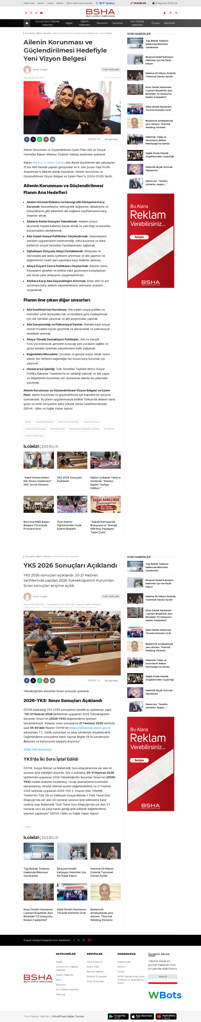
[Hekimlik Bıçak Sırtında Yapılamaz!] (135, 173)
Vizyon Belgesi (35, 436)
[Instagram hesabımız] (36, 13)
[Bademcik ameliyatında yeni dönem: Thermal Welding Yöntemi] (135, 127)
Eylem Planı (58, 429)
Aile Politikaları (36, 429)
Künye (50, 3)
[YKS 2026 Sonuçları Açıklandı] (72, 463)
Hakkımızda (29, 3)
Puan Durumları (95, 981)
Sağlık (69, 23)
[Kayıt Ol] (165, 12)
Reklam (60, 3)
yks (28, 827)
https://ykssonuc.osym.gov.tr (90, 727)
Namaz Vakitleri (95, 971)
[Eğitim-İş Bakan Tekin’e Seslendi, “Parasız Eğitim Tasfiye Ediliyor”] (105, 463)
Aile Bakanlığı (45, 422)
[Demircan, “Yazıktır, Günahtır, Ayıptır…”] (135, 187)
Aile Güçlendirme (69, 422)
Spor (58, 979)
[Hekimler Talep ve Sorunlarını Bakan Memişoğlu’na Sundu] (135, 143)
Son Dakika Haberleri (137, 23)
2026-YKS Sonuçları (38, 749)
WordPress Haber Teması (68, 1016)
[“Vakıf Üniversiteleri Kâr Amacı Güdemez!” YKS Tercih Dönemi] (39, 463)
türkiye (110, 429)
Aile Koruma (92, 422)
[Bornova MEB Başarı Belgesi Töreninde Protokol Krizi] (39, 507)
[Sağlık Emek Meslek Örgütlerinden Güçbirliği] (135, 160)
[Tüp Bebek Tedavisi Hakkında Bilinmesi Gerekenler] (135, 47)
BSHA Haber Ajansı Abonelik (79, 3)
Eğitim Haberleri (84, 23)
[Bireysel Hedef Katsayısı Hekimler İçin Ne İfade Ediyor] (135, 63)
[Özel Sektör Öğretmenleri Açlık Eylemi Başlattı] (72, 507)
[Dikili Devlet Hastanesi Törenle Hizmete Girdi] (135, 113)
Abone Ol (163, 977)
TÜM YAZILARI (110, 69)
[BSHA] (100, 16)
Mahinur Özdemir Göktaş (49, 162)
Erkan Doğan (40, 69)
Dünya (155, 23)
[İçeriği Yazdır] (52, 139)
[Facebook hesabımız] (26, 13)
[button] (27, 23)
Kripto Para (93, 966)
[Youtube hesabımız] (41, 13)
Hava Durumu (94, 961)
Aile (29, 422)
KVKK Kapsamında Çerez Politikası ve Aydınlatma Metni (131, 980)
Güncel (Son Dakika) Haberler (47, 23)
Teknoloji (117, 23)
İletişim (41, 3)
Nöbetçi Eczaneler (97, 976)
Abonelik (169, 23)
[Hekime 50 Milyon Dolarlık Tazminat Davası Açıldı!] (135, 80)
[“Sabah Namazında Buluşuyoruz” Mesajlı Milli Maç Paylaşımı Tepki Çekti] (105, 507)
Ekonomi (102, 23)
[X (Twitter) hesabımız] (31, 13)
